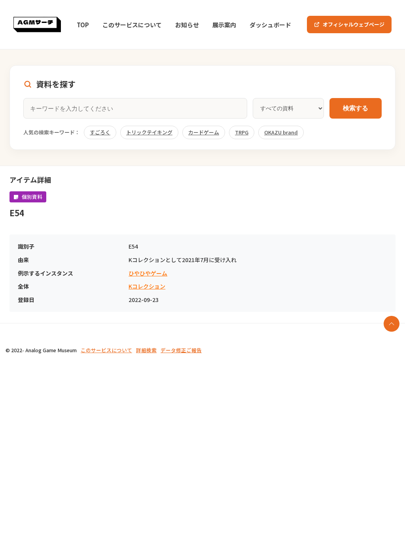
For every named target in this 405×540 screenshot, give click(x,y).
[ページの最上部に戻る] (391, 324)
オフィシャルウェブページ (353, 24)
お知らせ (187, 25)
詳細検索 (146, 350)
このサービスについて (132, 25)
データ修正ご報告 (181, 350)
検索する (355, 108)
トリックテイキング (149, 132)
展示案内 (224, 25)
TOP (83, 25)
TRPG (241, 132)
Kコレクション (147, 286)
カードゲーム (203, 132)
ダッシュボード (270, 25)
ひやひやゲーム (148, 273)
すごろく (100, 132)
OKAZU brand (281, 132)
